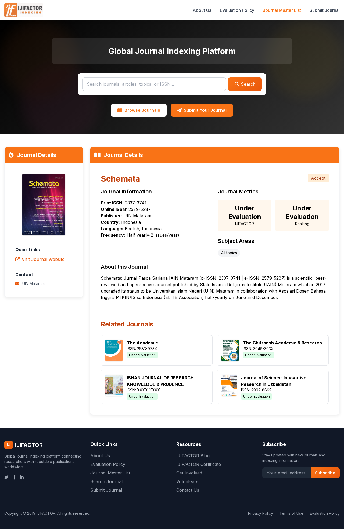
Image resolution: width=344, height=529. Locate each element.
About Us (202, 10)
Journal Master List (282, 10)
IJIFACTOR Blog (193, 455)
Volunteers (187, 481)
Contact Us (187, 490)
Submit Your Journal (205, 110)
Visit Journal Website (43, 259)
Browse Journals (142, 110)
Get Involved (189, 473)
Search (248, 84)
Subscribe (325, 473)
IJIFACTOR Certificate (198, 464)
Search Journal (106, 481)
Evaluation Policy (237, 10)
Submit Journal (325, 10)
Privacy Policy (260, 513)
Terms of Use (291, 513)
